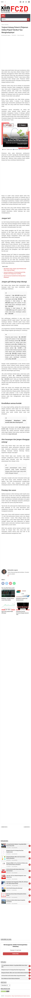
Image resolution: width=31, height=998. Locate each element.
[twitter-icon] (23, 2)
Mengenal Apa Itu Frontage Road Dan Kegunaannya (13, 969)
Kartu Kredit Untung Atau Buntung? (14, 888)
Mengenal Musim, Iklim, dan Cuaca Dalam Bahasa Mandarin (15, 972)
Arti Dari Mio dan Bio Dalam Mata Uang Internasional (13, 975)
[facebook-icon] (20, 2)
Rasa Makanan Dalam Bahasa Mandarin (10, 978)
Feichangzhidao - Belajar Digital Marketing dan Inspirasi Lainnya (17, 995)
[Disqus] (15, 763)
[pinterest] (10, 583)
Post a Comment (20, 35)
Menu (3, 15)
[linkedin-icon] (29, 2)
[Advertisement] (15, 53)
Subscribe (15, 953)
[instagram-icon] (26, 2)
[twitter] (6, 583)
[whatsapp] (14, 583)
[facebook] (3, 583)
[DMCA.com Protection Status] (5, 991)
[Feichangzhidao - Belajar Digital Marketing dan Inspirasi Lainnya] (14, 9)
